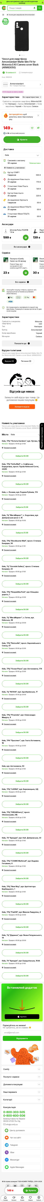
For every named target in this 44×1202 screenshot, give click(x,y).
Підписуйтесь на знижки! (14, 1025)
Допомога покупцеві (13, 1084)
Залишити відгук (22, 407)
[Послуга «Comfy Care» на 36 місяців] (35, 260)
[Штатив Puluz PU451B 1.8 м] (5, 231)
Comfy (6, 1069)
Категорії (7, 1099)
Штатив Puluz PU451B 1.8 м (19, 231)
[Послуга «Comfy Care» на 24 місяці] (5, 260)
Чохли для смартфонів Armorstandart (21, 15)
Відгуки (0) (9, 361)
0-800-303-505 (14, 1112)
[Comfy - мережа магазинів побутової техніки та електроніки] (4, 8)
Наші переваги (10, 1092)
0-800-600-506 (14, 1115)
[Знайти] (39, 8)
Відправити (22, 1038)
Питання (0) (26, 361)
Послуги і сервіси (11, 1077)
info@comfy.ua (12, 1124)
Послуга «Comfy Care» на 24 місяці (18, 260)
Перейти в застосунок (42, 437)
